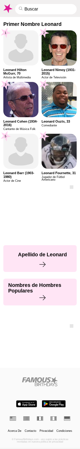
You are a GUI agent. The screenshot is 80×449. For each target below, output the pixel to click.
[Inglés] (13, 418)
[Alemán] (67, 418)
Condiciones (64, 431)
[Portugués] (26, 418)
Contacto (30, 431)
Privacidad (46, 431)
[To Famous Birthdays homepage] (7, 8)
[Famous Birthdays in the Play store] (54, 403)
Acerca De (14, 431)
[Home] (40, 381)
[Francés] (40, 418)
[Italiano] (53, 418)
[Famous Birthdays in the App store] (26, 403)
